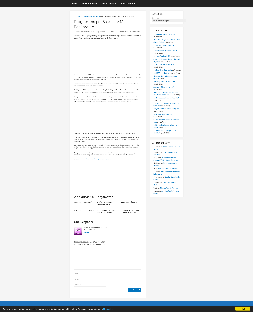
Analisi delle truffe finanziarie (163, 65)
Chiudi (242, 309)
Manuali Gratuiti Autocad (169, 188)
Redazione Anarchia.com (85, 32)
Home (74, 3)
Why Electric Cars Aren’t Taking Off (166, 109)
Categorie (155, 18)
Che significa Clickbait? (161, 56)
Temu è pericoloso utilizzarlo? (164, 82)
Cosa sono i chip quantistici (163, 114)
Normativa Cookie (128, 3)
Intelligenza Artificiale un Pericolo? (166, 98)
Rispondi (86, 232)
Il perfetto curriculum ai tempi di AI (166, 51)
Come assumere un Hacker (168, 169)
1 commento (135, 32)
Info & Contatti (109, 3)
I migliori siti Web (89, 3)
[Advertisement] (107, 55)
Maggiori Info (108, 309)
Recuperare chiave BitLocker (164, 34)
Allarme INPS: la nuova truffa (163, 87)
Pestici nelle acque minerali (163, 45)
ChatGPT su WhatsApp (162, 73)
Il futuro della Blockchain (162, 70)
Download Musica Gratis (91, 16)
